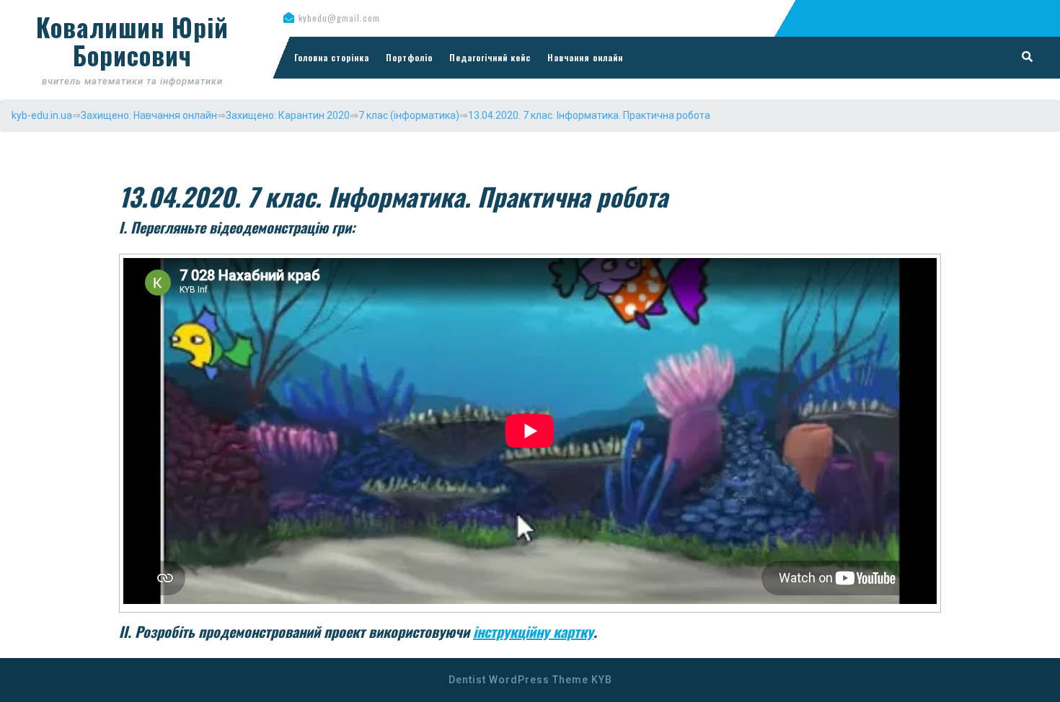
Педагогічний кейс (490, 57)
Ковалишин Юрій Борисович (132, 41)
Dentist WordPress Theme (518, 679)
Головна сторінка (331, 57)
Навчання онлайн (585, 57)
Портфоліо (409, 57)
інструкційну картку (533, 631)
